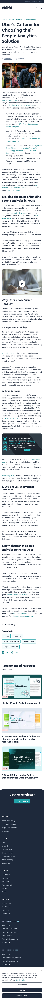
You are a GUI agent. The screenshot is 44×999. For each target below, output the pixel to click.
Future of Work (29, 641)
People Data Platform (9, 828)
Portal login (6, 907)
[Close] (41, 970)
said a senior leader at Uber (18, 595)
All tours (4, 942)
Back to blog (10, 625)
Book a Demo (6, 925)
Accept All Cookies (22, 995)
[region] (22, 983)
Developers (6, 863)
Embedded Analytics (9, 824)
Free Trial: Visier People (10, 929)
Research (5, 846)
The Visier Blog (7, 849)
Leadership (17, 636)
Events (4, 843)
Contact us (5, 910)
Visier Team (8, 59)
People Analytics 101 (11, 647)
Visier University (7, 860)
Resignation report (8, 856)
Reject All (22, 990)
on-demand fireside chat (23, 614)
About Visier (6, 875)
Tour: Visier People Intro (10, 932)
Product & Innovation (11, 641)
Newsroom (5, 881)
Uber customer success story (23, 616)
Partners (4, 888)
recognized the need (19, 213)
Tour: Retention (7, 935)
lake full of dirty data (11, 418)
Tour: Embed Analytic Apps (11, 958)
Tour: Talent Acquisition (10, 939)
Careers (4, 892)
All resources (7, 670)
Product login (6, 903)
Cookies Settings (22, 984)
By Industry (6, 831)
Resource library (7, 853)
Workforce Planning (8, 821)
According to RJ (8, 353)
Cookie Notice (21, 980)
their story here (13, 190)
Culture (6, 636)
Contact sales (6, 914)
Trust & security (7, 885)
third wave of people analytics (21, 105)
